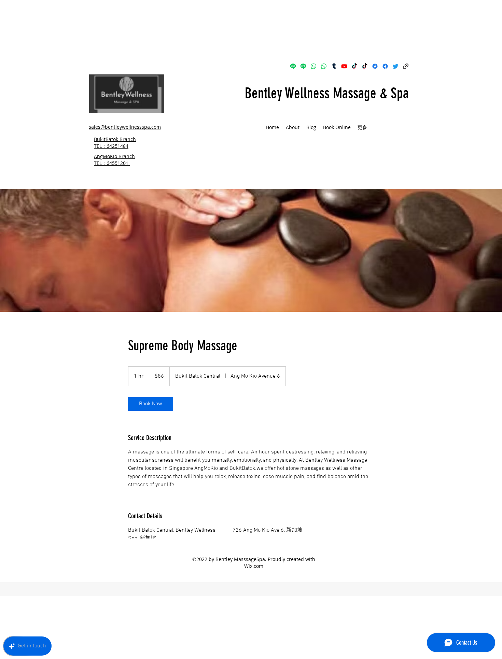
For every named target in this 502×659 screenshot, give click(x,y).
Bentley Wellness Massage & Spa (327, 93)
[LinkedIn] (395, 66)
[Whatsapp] (313, 66)
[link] (150, 404)
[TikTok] (354, 66)
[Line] (293, 66)
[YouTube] (344, 66)
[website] (405, 66)
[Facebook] (375, 66)
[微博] (334, 66)
